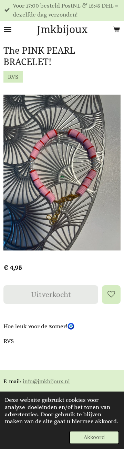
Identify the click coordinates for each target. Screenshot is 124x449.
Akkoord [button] (94, 437)
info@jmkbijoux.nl (46, 381)
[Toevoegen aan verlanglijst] (111, 294)
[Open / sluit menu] (7, 29)
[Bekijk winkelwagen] (116, 29)
